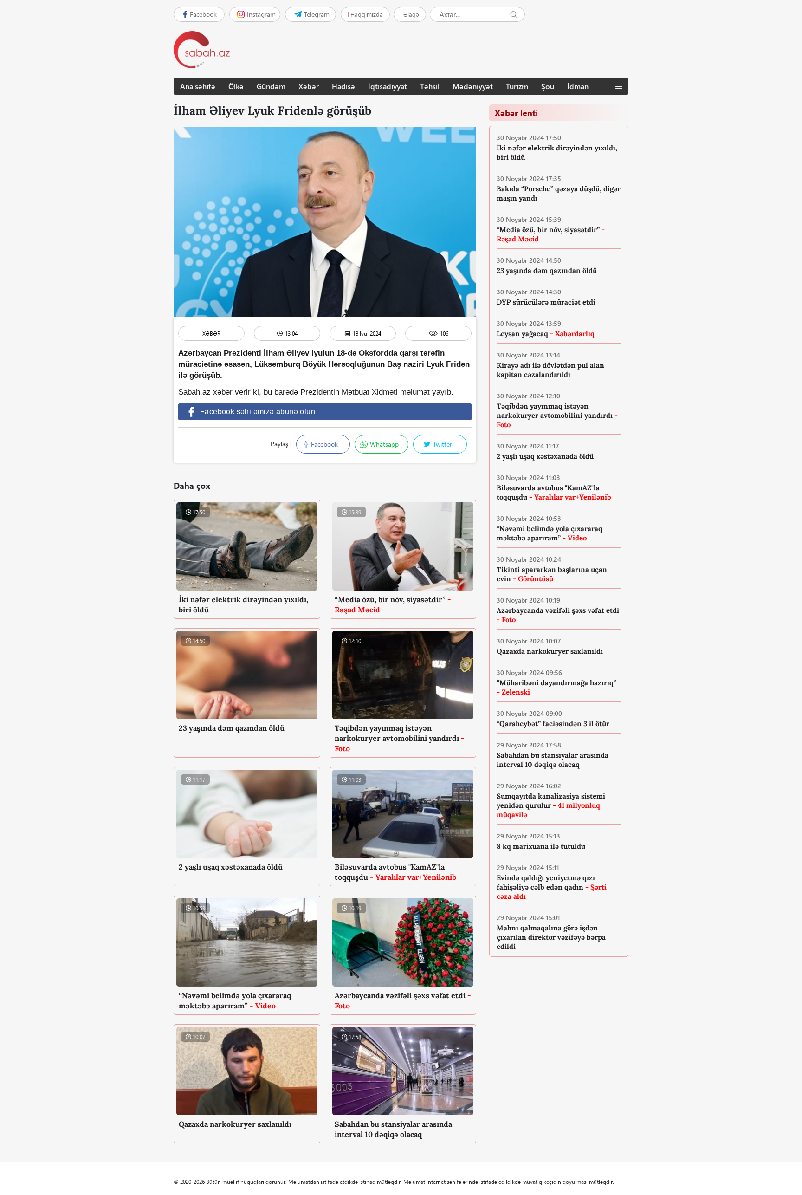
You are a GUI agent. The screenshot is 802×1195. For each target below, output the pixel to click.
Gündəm (271, 86)
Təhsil (430, 86)
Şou (547, 86)
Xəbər (308, 86)
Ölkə (236, 86)
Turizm (517, 86)
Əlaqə (411, 14)
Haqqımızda (366, 14)
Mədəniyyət (473, 86)
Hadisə (343, 86)
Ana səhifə (197, 86)
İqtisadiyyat (387, 86)
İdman (578, 86)
